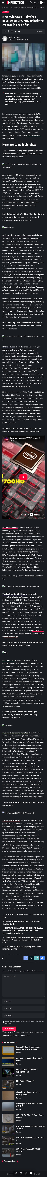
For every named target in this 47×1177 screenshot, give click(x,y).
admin (10, 37)
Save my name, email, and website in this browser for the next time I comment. (24, 1022)
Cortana (26, 836)
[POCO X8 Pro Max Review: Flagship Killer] (8, 1061)
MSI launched (8, 660)
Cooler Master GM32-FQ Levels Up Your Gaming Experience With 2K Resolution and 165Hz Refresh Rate (22, 940)
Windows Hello (34, 135)
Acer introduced (9, 175)
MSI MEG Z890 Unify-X (25, 1081)
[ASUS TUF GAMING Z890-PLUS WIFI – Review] (8, 1129)
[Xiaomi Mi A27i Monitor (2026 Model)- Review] (8, 1095)
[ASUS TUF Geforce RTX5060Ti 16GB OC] (8, 1140)
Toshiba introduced (11, 820)
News (6, 12)
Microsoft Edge (11, 636)
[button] (4, 2)
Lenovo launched (10, 527)
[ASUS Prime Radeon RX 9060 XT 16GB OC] (8, 1152)
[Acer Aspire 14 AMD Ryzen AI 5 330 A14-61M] (8, 1106)
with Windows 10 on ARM (13, 881)
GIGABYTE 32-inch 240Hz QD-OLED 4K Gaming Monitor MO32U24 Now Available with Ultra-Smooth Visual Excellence (22, 930)
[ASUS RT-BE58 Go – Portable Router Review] (8, 1118)
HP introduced (8, 347)
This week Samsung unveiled (15, 733)
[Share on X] (12, 31)
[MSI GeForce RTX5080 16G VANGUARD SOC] (8, 1072)
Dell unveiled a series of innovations (18, 235)
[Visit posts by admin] (4, 38)
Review (18, 1053)
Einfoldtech (15, 2)
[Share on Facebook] (8, 31)
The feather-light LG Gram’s (14, 594)
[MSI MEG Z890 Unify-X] (8, 1084)
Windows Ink (38, 630)
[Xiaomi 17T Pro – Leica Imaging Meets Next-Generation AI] (8, 1050)
